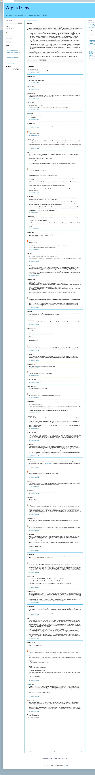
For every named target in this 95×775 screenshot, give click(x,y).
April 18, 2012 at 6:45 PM (34, 316)
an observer (30, 241)
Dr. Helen (91, 51)
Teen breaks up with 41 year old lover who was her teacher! (40, 334)
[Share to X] (42, 60)
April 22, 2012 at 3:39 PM (34, 514)
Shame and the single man (12, 57)
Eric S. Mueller (31, 131)
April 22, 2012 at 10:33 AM (34, 501)
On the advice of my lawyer (12, 50)
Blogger (66, 765)
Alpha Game (18, 8)
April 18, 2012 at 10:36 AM (34, 89)
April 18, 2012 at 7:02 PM (34, 342)
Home (55, 751)
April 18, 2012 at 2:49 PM (34, 249)
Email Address (9, 38)
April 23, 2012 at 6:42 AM (34, 572)
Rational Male (92, 40)
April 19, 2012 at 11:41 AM (34, 455)
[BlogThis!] (41, 60)
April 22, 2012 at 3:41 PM (34, 522)
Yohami (29, 86)
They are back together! (33, 337)
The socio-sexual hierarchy (12, 48)
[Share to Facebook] (44, 60)
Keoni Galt (91, 48)
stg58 (29, 113)
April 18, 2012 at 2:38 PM (34, 236)
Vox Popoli (91, 33)
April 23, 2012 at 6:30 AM (34, 530)
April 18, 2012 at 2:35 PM (34, 228)
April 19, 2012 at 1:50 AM (34, 382)
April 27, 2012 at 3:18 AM (34, 711)
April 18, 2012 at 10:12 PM (34, 375)
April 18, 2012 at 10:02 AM (34, 72)
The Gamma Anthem (11, 63)
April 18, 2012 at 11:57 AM (34, 148)
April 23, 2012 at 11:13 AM (34, 614)
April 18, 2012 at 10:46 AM (34, 98)
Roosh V (91, 43)
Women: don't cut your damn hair (13, 52)
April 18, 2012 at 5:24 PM (34, 307)
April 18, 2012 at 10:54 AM (34, 119)
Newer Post (29, 751)
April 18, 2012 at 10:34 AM (34, 82)
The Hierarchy (91, 22)
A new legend (91, 34)
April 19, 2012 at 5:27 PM (34, 477)
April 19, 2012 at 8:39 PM (34, 486)
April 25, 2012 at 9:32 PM (34, 647)
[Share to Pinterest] (45, 60)
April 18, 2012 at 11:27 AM (34, 135)
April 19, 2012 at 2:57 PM (34, 467)
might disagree (49, 463)
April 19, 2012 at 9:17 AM (34, 440)
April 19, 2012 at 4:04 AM (34, 389)
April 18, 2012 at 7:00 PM (34, 324)
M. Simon (30, 651)
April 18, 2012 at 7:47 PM (34, 360)
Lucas (29, 471)
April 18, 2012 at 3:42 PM (34, 261)
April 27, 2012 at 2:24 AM (34, 680)
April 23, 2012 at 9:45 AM (34, 602)
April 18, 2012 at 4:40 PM (34, 275)
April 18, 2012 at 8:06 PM (34, 367)
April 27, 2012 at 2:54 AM (34, 696)
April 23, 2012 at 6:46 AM (34, 587)
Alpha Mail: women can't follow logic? (14, 54)
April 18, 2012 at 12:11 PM (34, 164)
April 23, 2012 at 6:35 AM (34, 550)
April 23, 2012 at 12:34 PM (34, 638)
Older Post (81, 751)
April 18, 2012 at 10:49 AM (34, 109)
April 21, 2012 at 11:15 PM (34, 493)
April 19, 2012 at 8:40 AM (34, 428)
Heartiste (91, 55)
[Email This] (39, 60)
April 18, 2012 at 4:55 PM (34, 293)
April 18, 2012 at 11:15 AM (34, 127)
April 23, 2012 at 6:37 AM (34, 559)
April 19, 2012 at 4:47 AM (34, 397)
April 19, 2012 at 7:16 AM (34, 412)
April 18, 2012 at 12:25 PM (34, 192)
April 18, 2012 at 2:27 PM (34, 212)
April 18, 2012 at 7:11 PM (34, 350)
